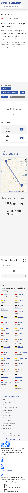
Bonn (5, 352)
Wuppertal (7, 347)
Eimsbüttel (14, 154)
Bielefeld (20, 347)
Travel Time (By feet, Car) (10, 92)
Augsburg (20, 380)
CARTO (25, 191)
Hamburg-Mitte (22, 358)
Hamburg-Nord (22, 352)
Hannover (20, 328)
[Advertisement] (14, 64)
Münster (20, 369)
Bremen (20, 322)
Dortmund (20, 317)
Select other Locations (17, 97)
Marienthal (7, 363)
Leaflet (10, 191)
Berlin (5, 294)
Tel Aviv (7, 405)
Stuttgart (20, 306)
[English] (25, 1)
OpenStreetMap (16, 191)
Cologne (20, 300)
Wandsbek (21, 333)
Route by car (6, 88)
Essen (5, 317)
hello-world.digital (7, 470)
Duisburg (6, 333)
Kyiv (7, 420)
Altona (19, 386)
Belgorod (8, 399)
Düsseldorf (21, 311)
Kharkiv (8, 412)
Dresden (6, 322)
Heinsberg (9, 423)
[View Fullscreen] (25, 165)
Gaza (10, 407)
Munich (6, 300)
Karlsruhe (20, 363)
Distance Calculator (11, 3)
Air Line (5, 97)
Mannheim (7, 358)
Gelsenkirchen (8, 375)
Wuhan (7, 425)
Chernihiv (8, 418)
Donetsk (8, 415)
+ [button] (25, 159)
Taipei (7, 402)
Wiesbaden (7, 369)
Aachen (20, 375)
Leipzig (4, 154)
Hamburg (20, 294)
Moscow (7, 410)
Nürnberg (6, 328)
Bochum (6, 339)
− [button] (25, 162)
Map (22, 92)
